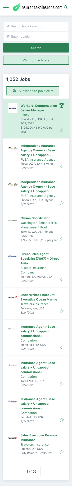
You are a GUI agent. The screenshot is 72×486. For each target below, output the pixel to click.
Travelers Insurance (35, 304)
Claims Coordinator (35, 218)
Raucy (25, 115)
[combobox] (36, 26)
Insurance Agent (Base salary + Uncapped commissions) (38, 331)
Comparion (29, 340)
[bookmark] (61, 130)
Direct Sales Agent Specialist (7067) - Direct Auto (40, 258)
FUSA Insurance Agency (38, 159)
